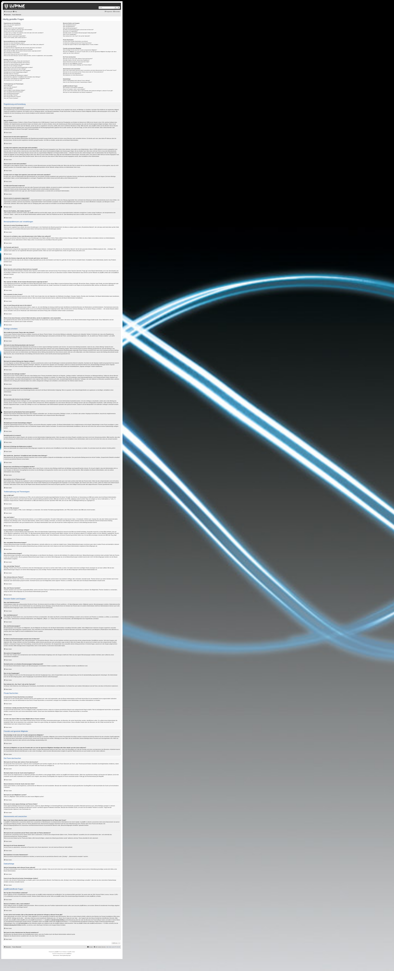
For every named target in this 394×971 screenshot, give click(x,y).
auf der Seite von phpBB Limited (56, 896)
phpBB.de (116, 272)
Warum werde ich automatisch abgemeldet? (15, 36)
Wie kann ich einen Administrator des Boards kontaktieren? (77, 92)
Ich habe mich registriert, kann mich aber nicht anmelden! (18, 29)
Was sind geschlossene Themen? (12, 96)
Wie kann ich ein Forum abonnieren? (72, 73)
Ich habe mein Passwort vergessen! (13, 34)
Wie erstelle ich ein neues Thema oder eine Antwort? (17, 61)
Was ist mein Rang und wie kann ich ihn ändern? (16, 54)
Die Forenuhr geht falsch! (10, 46)
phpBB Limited (104, 272)
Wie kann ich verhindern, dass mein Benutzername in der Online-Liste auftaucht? (24, 44)
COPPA (95, 149)
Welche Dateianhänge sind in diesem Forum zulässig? (76, 80)
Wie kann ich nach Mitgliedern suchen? (72, 63)
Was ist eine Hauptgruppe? (69, 34)
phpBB (56, 951)
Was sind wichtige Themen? (11, 95)
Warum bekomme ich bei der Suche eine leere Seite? (76, 61)
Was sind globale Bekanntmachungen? (13, 91)
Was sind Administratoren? (69, 24)
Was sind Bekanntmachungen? (11, 93)
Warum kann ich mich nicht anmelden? (13, 31)
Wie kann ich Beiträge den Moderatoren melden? (16, 75)
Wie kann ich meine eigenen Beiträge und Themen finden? (77, 64)
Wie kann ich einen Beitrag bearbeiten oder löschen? (17, 62)
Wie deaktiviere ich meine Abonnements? (73, 75)
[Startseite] (14, 6)
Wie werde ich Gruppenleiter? (70, 31)
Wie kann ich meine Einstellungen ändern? (14, 43)
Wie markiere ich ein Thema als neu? (13, 80)
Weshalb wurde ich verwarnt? (11, 73)
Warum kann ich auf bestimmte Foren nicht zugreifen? (17, 70)
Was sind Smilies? (8, 88)
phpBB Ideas (83, 905)
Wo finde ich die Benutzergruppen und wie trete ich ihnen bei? (78, 29)
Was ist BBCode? (8, 85)
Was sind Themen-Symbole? (11, 98)
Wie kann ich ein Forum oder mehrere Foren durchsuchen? (78, 58)
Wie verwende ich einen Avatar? (12, 52)
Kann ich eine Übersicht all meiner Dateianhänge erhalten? (77, 82)
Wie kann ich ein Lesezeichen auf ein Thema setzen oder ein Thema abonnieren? (83, 72)
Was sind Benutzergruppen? (70, 28)
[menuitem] (15, 11)
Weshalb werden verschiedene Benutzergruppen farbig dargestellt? (79, 32)
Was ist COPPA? (8, 26)
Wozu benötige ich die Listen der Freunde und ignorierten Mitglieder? (80, 50)
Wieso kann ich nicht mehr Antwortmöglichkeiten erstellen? (18, 67)
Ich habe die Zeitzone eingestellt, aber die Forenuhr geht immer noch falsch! (22, 47)
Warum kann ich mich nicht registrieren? (14, 28)
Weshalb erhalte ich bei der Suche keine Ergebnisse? (76, 60)
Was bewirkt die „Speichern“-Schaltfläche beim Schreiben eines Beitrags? (22, 76)
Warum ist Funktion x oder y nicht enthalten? (74, 89)
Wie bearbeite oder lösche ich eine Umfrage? (15, 69)
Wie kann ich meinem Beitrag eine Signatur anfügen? (17, 64)
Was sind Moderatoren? (69, 26)
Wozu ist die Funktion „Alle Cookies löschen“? (15, 37)
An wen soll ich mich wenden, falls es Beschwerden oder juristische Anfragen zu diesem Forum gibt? (88, 90)
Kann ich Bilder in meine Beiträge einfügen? (14, 90)
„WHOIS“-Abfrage (11, 918)
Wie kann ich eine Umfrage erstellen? (13, 65)
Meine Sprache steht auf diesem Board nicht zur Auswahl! (18, 49)
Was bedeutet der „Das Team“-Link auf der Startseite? (76, 36)
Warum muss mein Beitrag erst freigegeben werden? (17, 78)
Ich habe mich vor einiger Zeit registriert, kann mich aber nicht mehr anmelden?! (23, 32)
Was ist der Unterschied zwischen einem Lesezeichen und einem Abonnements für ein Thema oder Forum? (89, 70)
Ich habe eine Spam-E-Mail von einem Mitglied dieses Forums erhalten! (80, 44)
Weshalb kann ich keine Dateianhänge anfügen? (16, 72)
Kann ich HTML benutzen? (10, 87)
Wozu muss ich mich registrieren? (12, 24)
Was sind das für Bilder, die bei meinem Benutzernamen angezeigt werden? (22, 50)
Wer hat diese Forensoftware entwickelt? (73, 87)
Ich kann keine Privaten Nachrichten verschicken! (75, 41)
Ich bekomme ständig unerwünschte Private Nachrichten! (77, 43)
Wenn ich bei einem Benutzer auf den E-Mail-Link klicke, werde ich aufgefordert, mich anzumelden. (28, 55)
